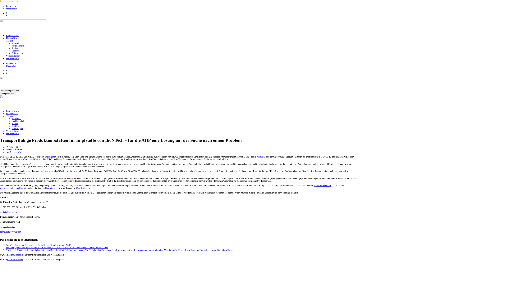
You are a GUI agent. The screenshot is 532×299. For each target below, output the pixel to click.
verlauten (261, 157)
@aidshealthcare (49, 188)
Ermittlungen (50, 157)
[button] (14, 41)
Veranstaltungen (13, 56)
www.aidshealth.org (322, 185)
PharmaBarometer (15, 255)
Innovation (16, 43)
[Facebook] (6, 13)
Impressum (11, 6)
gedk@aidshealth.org (9, 212)
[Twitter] (6, 16)
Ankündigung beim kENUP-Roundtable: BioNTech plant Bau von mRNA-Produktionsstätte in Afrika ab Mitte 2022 (57, 247)
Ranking (15, 51)
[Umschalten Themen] (48, 116)
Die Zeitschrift (12, 58)
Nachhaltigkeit (18, 46)
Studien (15, 48)
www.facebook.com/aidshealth (13, 188)
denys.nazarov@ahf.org (10, 232)
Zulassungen (17, 53)
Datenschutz (11, 8)
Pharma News (12, 38)
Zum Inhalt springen (9, 1)
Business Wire (15, 152)
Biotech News (12, 35)
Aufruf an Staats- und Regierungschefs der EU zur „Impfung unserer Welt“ (38, 245)
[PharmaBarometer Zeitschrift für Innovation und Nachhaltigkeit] (23, 30)
